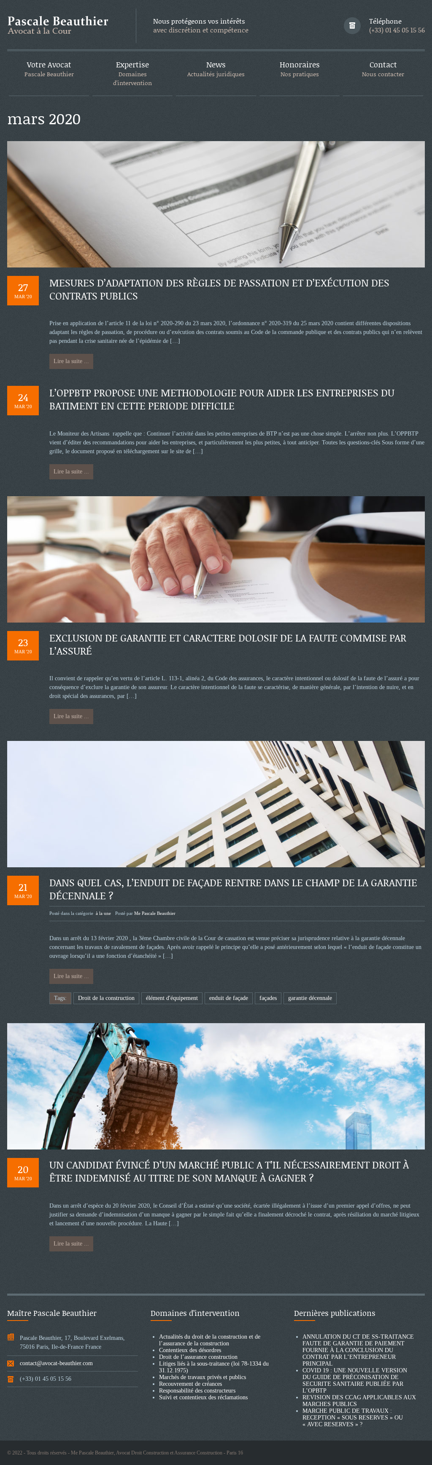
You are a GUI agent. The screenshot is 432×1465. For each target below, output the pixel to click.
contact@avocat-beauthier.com (56, 1363)
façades (268, 998)
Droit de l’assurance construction (198, 1357)
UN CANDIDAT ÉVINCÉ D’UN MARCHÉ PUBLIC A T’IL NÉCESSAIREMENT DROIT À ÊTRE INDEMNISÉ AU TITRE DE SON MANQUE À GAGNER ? (229, 1171)
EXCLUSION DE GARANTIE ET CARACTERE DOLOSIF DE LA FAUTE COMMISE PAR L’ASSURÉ (227, 644)
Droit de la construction (106, 998)
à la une (103, 913)
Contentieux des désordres (190, 1350)
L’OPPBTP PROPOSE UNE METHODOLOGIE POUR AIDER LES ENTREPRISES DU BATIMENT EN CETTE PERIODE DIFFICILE (221, 398)
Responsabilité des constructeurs (197, 1390)
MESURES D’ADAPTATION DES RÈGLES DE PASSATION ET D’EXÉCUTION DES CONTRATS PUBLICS (219, 288)
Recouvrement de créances (190, 1384)
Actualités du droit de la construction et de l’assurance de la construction (209, 1340)
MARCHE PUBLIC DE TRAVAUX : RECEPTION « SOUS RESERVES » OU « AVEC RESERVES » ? (352, 1418)
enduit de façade (228, 998)
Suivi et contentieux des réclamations (203, 1397)
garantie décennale (310, 998)
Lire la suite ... (71, 361)
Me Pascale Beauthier (155, 913)
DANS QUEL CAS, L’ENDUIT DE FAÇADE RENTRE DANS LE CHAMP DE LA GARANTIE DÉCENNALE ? (233, 888)
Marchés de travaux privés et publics (202, 1377)
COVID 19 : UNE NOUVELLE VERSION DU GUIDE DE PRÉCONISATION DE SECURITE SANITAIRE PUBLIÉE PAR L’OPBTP (354, 1380)
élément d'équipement (172, 998)
